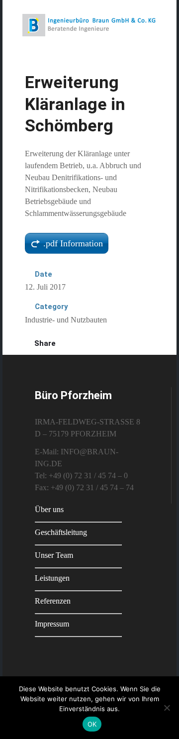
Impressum (52, 624)
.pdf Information (73, 243)
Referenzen (53, 601)
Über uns (49, 509)
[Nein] (167, 708)
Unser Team (54, 555)
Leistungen (52, 578)
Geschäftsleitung (61, 532)
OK (92, 724)
